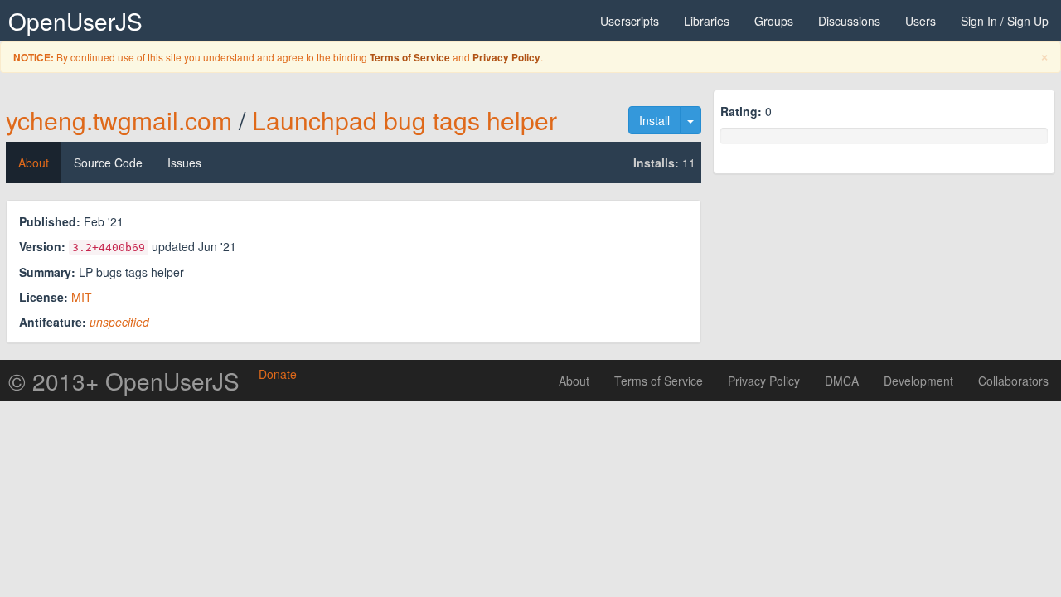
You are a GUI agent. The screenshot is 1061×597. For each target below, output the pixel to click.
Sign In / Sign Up (1005, 20)
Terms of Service (410, 58)
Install (654, 120)
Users (920, 20)
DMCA (842, 380)
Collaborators (1013, 380)
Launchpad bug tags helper (404, 120)
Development (918, 380)
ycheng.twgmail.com (119, 120)
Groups (773, 20)
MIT (81, 297)
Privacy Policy (506, 58)
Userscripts (629, 20)
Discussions (849, 20)
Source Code (108, 162)
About (33, 162)
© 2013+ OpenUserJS (124, 380)
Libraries (706, 20)
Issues (184, 162)
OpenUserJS (75, 20)
